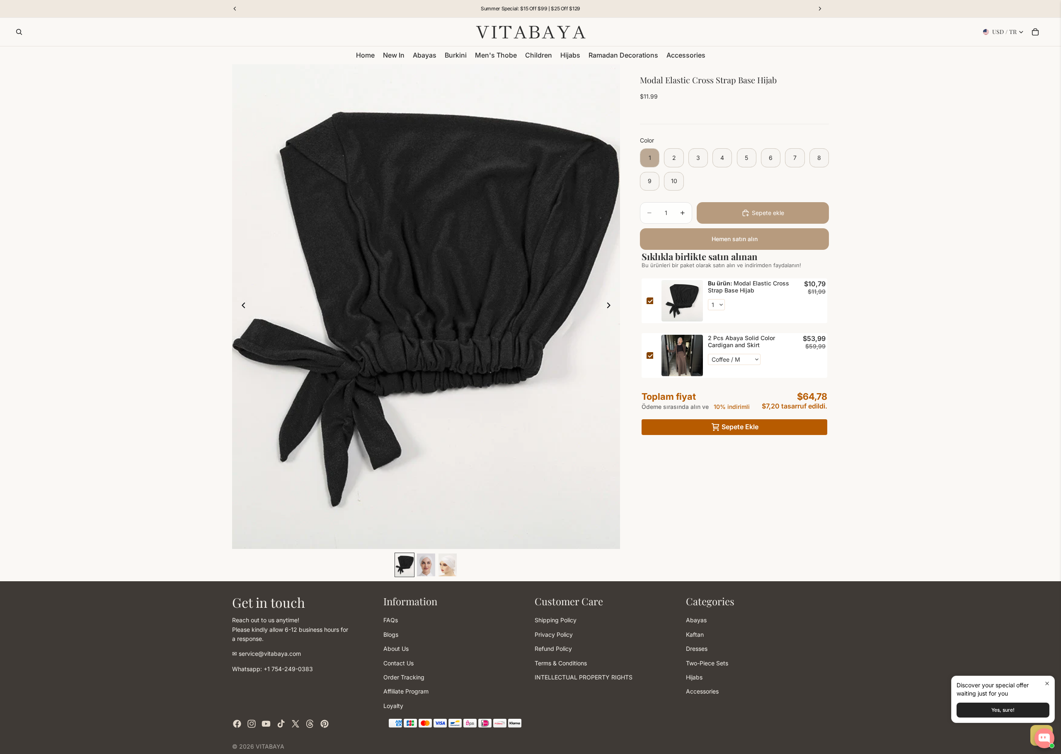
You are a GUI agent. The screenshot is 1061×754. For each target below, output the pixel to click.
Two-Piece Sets (707, 662)
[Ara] (19, 32)
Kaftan (695, 634)
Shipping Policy (556, 620)
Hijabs (694, 676)
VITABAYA (270, 746)
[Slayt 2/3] (426, 564)
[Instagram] (252, 724)
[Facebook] (237, 724)
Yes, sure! (1003, 710)
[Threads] (310, 724)
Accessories (702, 691)
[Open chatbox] (1044, 738)
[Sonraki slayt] (611, 306)
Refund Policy (553, 648)
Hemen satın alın (735, 238)
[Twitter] (295, 724)
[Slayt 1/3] (404, 564)
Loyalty (393, 705)
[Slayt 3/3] (447, 564)
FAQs (390, 620)
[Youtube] (266, 724)
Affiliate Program (406, 691)
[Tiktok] (281, 724)
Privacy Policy (554, 634)
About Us (396, 648)
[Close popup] (1047, 683)
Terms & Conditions (561, 662)
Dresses (696, 648)
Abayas (696, 620)
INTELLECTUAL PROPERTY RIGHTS (583, 676)
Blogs (390, 634)
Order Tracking (403, 676)
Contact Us (398, 662)
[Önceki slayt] (241, 306)
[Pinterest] (324, 724)
